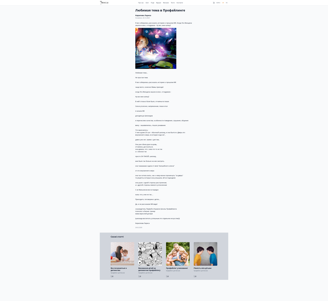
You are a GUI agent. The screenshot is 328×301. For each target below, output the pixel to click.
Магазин (166, 3)
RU (227, 2)
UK (223, 2)
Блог (147, 3)
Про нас (141, 3)
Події (152, 3)
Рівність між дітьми (202, 268)
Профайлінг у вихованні (177, 268)
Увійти (218, 2)
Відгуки (158, 3)
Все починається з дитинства (119, 269)
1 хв (112, 276)
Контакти (180, 3)
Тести (173, 3)
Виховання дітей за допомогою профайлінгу (149, 269)
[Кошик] (214, 3)
